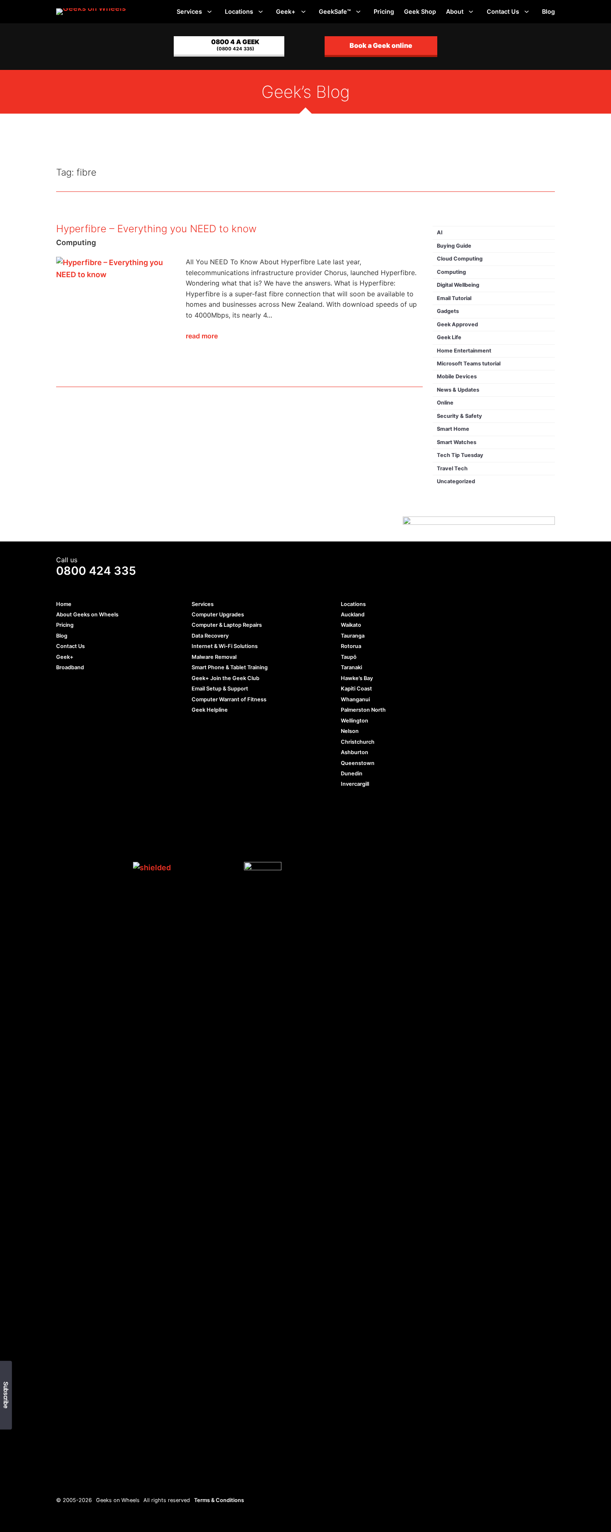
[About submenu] (471, 11)
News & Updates (458, 390)
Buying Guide (454, 246)
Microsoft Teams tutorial (468, 363)
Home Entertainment (464, 351)
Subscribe (5, 1395)
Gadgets (448, 311)
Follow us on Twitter (77, 867)
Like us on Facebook (61, 867)
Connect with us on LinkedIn (92, 867)
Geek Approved (457, 324)
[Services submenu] (209, 11)
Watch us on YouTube (107, 867)
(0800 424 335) (235, 44)
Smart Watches (456, 442)
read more (202, 336)
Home (63, 604)
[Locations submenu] (260, 11)
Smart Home (453, 429)
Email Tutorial (454, 298)
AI (440, 232)
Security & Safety (459, 416)
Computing (76, 242)
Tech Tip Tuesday (460, 455)
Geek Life (449, 337)
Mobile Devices (457, 376)
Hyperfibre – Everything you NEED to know (156, 229)
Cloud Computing (460, 259)
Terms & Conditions (219, 1500)
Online (445, 403)
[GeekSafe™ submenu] (358, 11)
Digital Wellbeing (458, 285)
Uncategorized (456, 481)
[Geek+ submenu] (303, 11)
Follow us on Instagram (123, 867)
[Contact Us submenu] (526, 11)
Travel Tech (452, 468)
